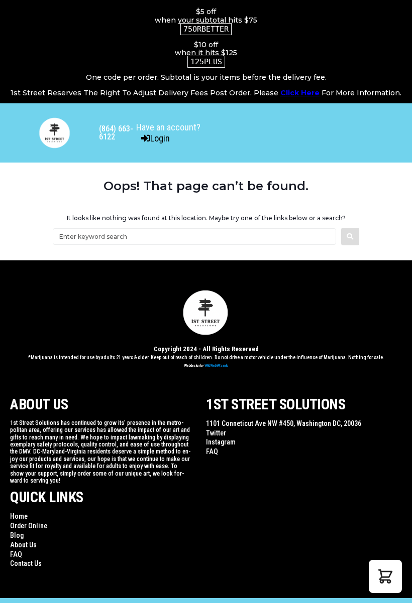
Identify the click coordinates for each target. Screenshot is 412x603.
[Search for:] (194, 236)
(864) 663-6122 (116, 132)
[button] (385, 576)
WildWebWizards (216, 365)
